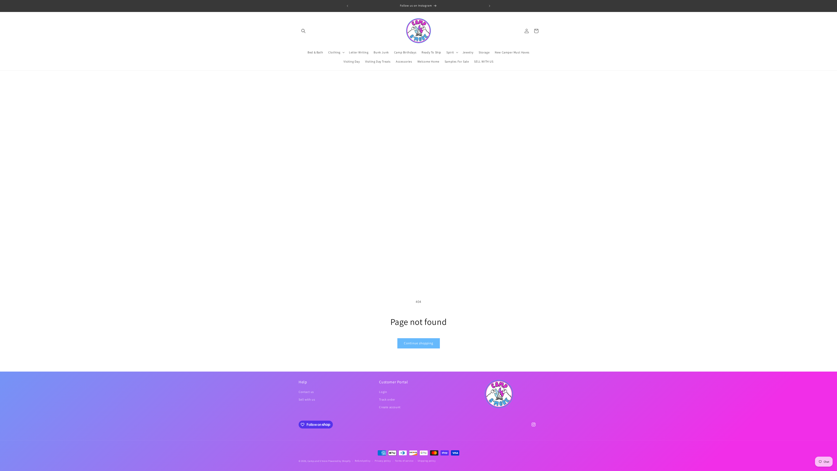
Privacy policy (383, 460)
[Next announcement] (489, 6)
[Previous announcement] (347, 6)
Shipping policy (427, 460)
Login (383, 392)
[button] (303, 31)
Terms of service (404, 460)
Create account (389, 407)
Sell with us (307, 399)
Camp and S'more (318, 460)
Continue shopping (418, 343)
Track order (387, 399)
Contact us (306, 392)
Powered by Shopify (339, 460)
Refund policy (362, 460)
